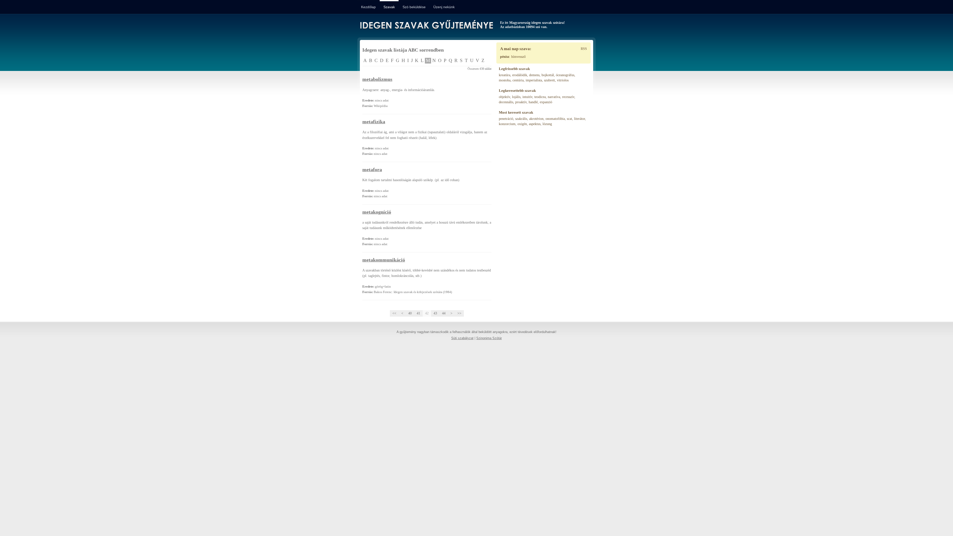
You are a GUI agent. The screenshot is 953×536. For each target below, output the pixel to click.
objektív (504, 97)
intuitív (527, 97)
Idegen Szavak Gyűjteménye (426, 25)
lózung (547, 124)
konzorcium (507, 124)
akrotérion (536, 119)
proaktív (521, 102)
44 (443, 313)
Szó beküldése (414, 7)
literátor (579, 119)
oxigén (522, 124)
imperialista (534, 80)
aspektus (535, 124)
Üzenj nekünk (444, 7)
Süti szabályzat (462, 338)
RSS (584, 49)
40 (410, 313)
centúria (518, 80)
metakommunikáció (383, 260)
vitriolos (563, 80)
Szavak (389, 7)
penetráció (506, 119)
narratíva (554, 97)
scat (569, 119)
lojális (516, 97)
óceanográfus (565, 75)
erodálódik (519, 75)
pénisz (504, 57)
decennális (506, 102)
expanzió (546, 102)
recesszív (568, 97)
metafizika (373, 121)
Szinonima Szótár (489, 338)
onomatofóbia (555, 119)
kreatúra (504, 75)
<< (394, 313)
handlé (533, 102)
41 (418, 313)
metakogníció (376, 212)
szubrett (549, 80)
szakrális (521, 119)
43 (435, 313)
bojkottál (548, 75)
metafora (372, 169)
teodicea (540, 97)
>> (459, 313)
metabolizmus (377, 79)
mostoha (505, 80)
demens (534, 75)
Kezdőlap (368, 7)
